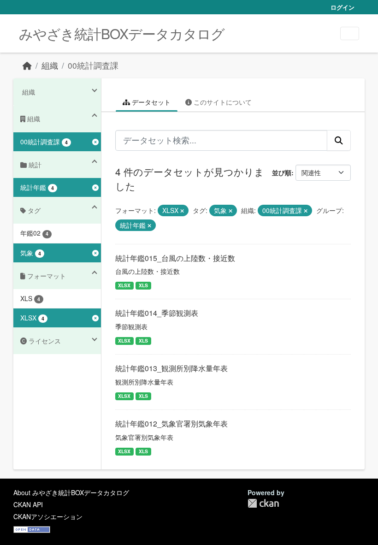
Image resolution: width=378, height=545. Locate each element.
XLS (143, 285)
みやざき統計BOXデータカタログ (121, 33)
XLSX (124, 285)
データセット (150, 102)
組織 (49, 65)
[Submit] (339, 140)
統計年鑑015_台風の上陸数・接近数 (175, 258)
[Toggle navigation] (349, 33)
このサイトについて (222, 102)
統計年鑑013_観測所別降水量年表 (171, 368)
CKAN (263, 503)
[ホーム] (27, 65)
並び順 (281, 172)
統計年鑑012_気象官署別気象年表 (171, 423)
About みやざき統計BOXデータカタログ (71, 492)
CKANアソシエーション (48, 516)
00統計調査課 (93, 65)
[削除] (182, 210)
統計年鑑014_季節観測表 (156, 313)
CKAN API (28, 504)
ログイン (342, 7)
